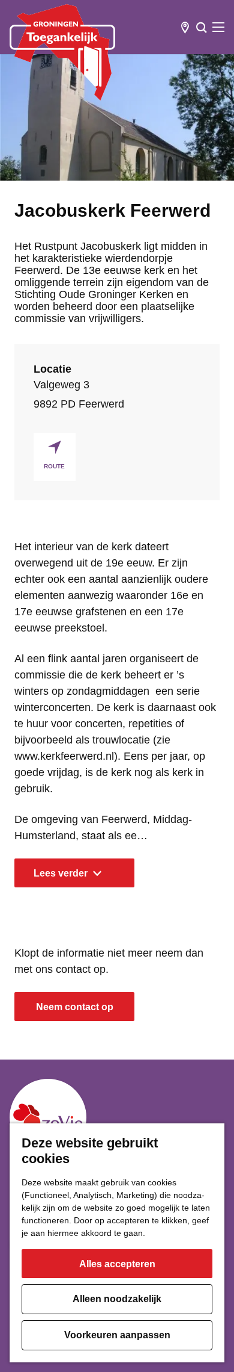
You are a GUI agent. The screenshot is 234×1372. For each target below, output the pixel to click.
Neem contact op (74, 1007)
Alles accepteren (117, 1264)
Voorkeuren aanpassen (117, 1335)
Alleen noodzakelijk (117, 1299)
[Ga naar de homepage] (62, 52)
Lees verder (61, 873)
